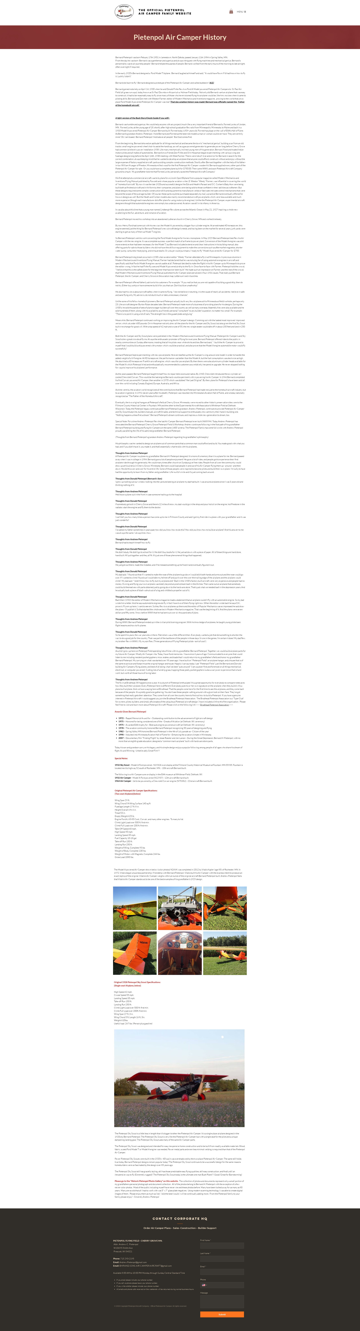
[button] (231, 11)
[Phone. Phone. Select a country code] (204, 1285)
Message (204, 1293)
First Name (205, 1240)
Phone (203, 1279)
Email (203, 1266)
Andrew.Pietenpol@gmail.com (133, 1262)
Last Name (205, 1253)
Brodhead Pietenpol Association (214, 704)
